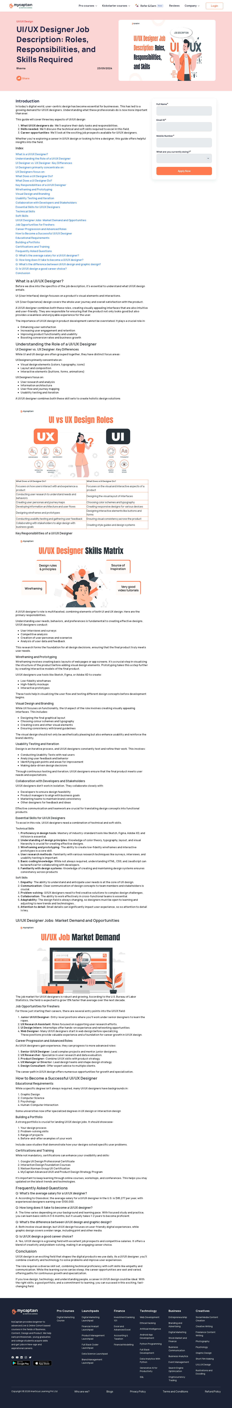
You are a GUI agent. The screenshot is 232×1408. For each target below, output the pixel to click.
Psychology (202, 1347)
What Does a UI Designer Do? (34, 180)
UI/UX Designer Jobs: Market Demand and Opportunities (51, 220)
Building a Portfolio (28, 242)
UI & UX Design (203, 1364)
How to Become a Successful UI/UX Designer (44, 233)
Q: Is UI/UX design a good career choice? (41, 268)
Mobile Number (165, 135)
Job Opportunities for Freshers (35, 224)
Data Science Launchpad (95, 1353)
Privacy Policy (138, 1391)
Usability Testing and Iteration (35, 198)
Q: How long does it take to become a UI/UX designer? (49, 260)
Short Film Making (205, 1358)
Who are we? (81, 1391)
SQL (142, 1376)
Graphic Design (204, 1352)
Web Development (149, 1317)
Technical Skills (25, 211)
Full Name (162, 104)
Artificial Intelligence (150, 1328)
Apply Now (184, 171)
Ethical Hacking (148, 1322)
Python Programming (151, 1343)
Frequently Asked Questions (34, 251)
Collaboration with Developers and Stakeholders (46, 202)
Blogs (110, 1391)
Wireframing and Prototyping (34, 189)
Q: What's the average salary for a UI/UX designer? (47, 255)
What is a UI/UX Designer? (32, 154)
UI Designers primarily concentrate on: (40, 167)
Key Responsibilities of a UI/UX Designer (41, 185)
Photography (202, 1341)
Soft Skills (22, 216)
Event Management (179, 1361)
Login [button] (214, 6)
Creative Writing (204, 1326)
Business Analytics (178, 1356)
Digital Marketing (177, 1332)
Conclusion (23, 273)
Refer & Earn (151, 6)
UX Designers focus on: (30, 172)
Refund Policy (213, 1391)
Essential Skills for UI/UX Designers (38, 207)
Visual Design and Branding (33, 194)
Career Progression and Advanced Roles (41, 229)
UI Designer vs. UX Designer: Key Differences (44, 163)
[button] (87, 6)
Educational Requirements (32, 238)
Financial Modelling (124, 1344)
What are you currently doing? (173, 151)
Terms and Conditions (175, 1391)
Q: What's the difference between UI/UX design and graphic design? (58, 264)
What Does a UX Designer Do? (34, 176)
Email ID (161, 120)
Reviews (174, 5)
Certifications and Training (33, 246)
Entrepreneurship (178, 1317)
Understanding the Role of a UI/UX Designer (43, 158)
